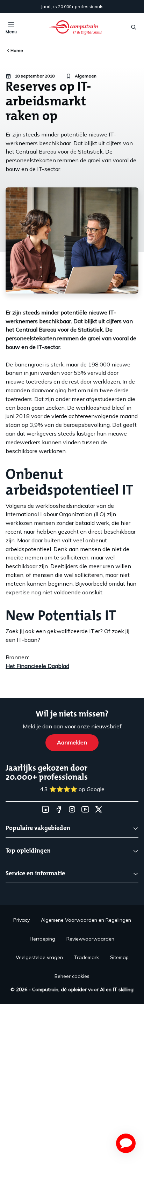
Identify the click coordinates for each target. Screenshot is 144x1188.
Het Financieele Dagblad (37, 665)
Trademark (86, 957)
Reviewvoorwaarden (90, 939)
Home (16, 50)
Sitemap (119, 957)
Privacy (21, 920)
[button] (126, 1143)
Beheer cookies (72, 976)
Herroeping (42, 939)
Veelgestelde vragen (39, 957)
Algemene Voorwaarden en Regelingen (86, 920)
